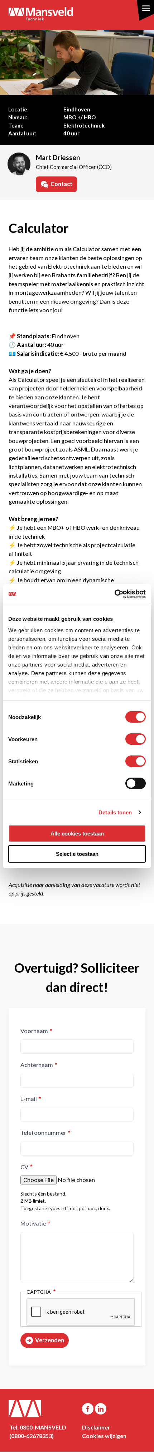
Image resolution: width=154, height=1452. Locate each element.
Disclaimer (96, 1427)
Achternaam (36, 1064)
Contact (61, 183)
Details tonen (115, 812)
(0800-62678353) (31, 1435)
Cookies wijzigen (104, 1435)
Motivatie (33, 1223)
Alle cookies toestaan (77, 833)
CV (24, 1166)
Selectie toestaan (77, 854)
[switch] (135, 739)
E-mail (28, 1098)
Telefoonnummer (43, 1132)
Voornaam (34, 1030)
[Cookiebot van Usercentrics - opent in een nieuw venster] (114, 594)
